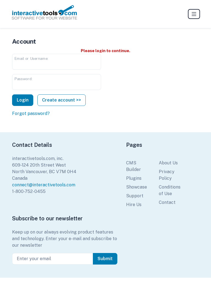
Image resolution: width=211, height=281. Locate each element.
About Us (168, 162)
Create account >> (61, 100)
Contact (167, 202)
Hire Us (133, 204)
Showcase (136, 187)
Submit (105, 258)
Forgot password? (31, 113)
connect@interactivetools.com (43, 184)
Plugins (133, 178)
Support (134, 195)
